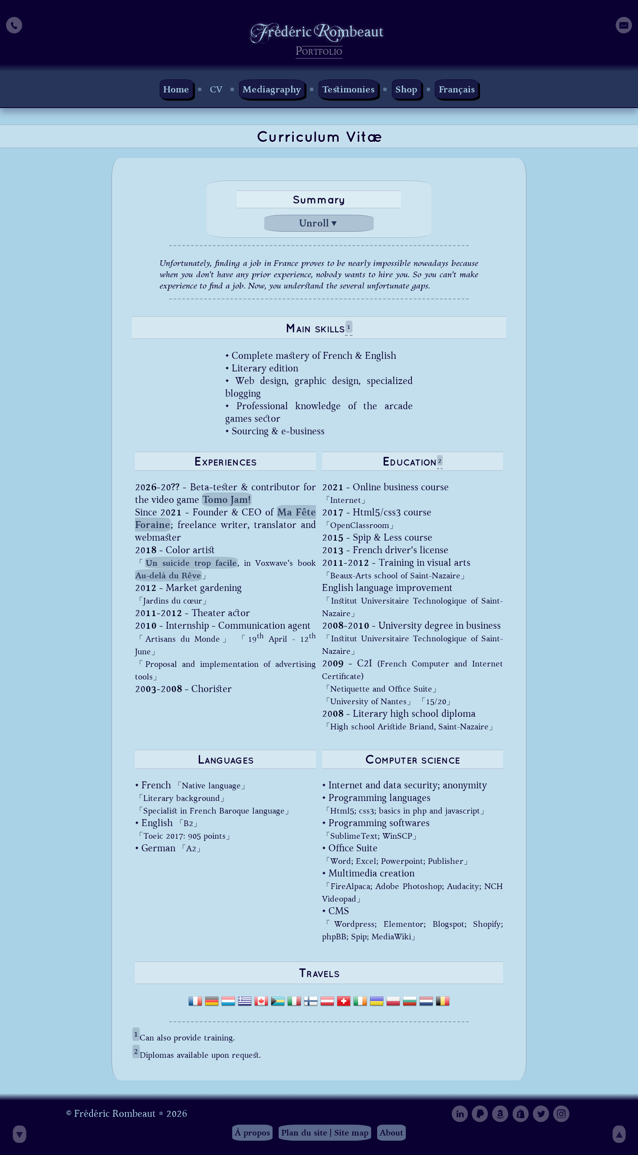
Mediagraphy (272, 89)
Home (176, 89)
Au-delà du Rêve (168, 575)
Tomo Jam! (226, 499)
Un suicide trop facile (191, 563)
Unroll (318, 223)
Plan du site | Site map (324, 1132)
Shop (406, 89)
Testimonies (348, 89)
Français (457, 89)
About (391, 1132)
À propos (252, 1132)
